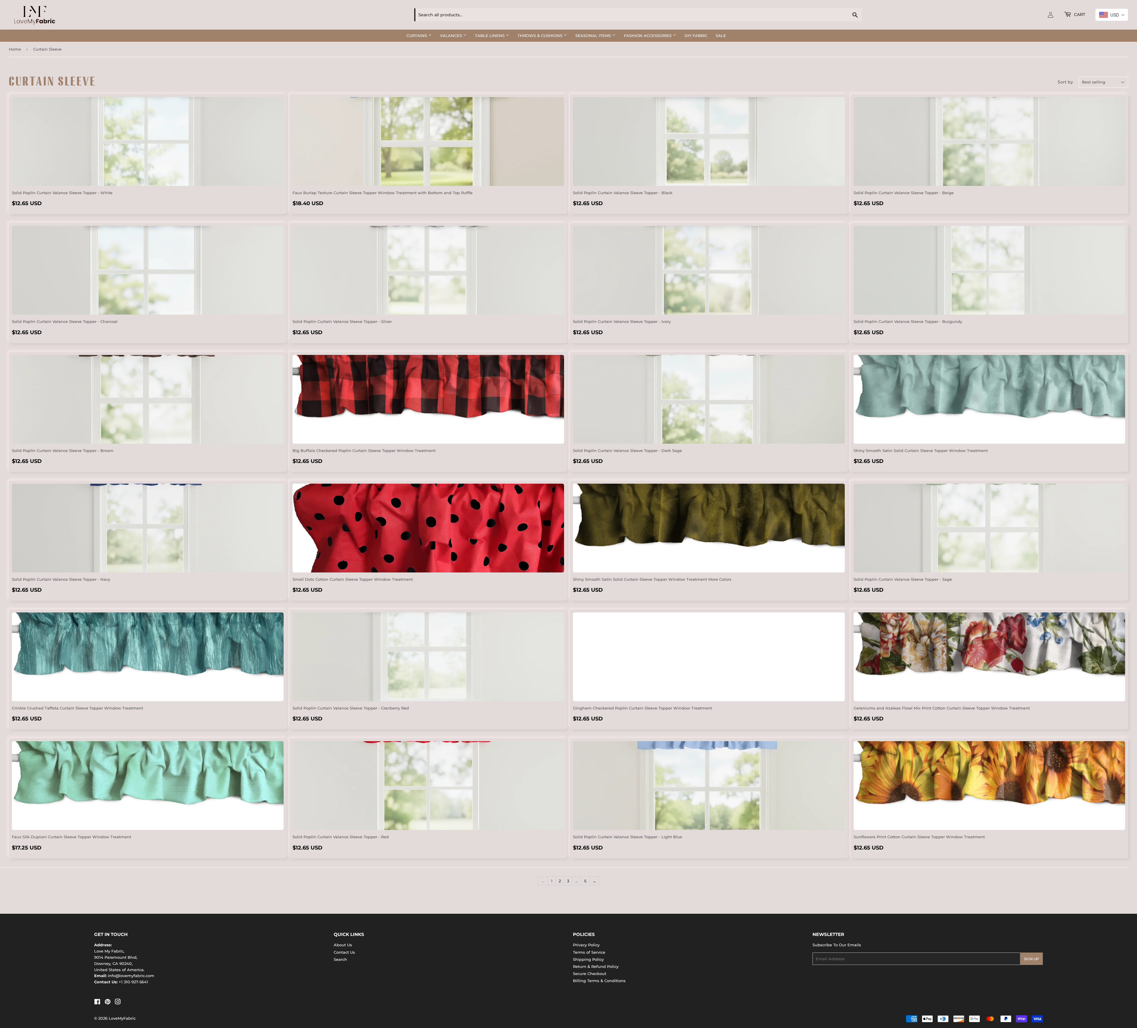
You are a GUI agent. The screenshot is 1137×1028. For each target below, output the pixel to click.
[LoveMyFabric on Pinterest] (108, 1002)
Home (15, 49)
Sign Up (1031, 959)
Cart (1079, 14)
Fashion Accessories (648, 35)
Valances (451, 35)
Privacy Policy (586, 944)
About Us (343, 944)
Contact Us (344, 952)
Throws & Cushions (540, 35)
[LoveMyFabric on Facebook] (97, 1002)
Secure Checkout (589, 973)
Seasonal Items (593, 35)
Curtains (417, 35)
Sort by (1065, 82)
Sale (721, 35)
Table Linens (490, 35)
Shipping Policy (588, 959)
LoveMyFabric (122, 1018)
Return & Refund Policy (596, 966)
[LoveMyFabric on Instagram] (118, 1002)
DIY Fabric (696, 35)
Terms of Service (589, 952)
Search (340, 959)
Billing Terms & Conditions (599, 980)
